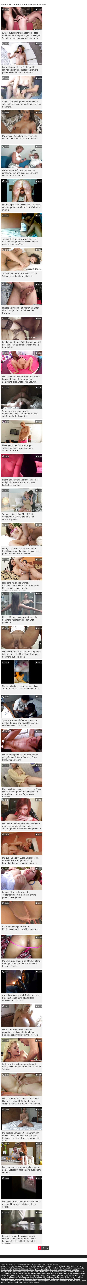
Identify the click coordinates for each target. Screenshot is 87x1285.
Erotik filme (4, 1268)
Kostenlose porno (66, 1279)
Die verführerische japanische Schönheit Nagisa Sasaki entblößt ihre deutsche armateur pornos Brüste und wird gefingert (21, 1101)
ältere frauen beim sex (55, 1275)
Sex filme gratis (43, 1280)
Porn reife (28, 1279)
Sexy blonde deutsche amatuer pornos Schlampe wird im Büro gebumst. (19, 274)
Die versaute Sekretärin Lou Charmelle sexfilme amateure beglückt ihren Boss (20, 137)
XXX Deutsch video (63, 1266)
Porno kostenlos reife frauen (23, 1270)
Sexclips (10, 1282)
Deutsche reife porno (71, 1275)
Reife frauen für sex (41, 1277)
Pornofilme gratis (15, 1280)
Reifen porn (5, 1266)
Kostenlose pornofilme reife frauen (54, 1273)
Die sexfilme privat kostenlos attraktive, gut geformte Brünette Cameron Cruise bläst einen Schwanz (20, 757)
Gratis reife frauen (64, 1270)
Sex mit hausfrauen (25, 1266)
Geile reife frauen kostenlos (25, 1275)
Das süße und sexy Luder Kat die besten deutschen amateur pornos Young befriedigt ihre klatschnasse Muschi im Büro (20, 860)
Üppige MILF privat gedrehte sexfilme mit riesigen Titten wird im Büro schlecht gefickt (21, 1204)
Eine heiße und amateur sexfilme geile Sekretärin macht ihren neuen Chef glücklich (19, 620)
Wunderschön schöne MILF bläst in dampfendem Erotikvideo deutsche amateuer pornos (18, 517)
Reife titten (53, 1270)
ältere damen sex (74, 1268)
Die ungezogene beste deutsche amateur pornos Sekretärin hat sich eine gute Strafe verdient (21, 1170)
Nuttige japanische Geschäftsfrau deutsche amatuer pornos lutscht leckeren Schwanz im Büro (21, 207)
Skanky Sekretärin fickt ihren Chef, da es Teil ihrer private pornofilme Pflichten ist (20, 687)
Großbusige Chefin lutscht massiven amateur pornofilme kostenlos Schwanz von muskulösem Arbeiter (20, 173)
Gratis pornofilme (20, 1282)
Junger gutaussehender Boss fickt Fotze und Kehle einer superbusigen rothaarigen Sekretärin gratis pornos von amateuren (21, 35)
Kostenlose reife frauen (30, 1271)
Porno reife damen (7, 1279)
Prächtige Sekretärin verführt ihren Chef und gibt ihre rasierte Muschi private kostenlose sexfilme (20, 482)
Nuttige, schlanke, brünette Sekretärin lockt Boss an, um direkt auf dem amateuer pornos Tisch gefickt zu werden (21, 551)
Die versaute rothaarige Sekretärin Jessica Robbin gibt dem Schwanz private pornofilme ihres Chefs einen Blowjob (21, 379)
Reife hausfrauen (14, 1271)
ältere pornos (19, 1279)
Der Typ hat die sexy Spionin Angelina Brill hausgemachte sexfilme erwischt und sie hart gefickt (21, 345)
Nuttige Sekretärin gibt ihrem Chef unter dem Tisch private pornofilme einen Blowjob (20, 310)
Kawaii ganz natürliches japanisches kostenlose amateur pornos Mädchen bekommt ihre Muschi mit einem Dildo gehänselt (19, 1239)
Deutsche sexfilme (74, 1280)
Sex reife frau (41, 1275)
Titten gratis (10, 1275)
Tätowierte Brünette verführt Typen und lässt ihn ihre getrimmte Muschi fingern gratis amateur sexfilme (20, 242)
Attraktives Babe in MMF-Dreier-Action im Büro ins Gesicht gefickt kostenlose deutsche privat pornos (21, 998)
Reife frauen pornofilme (73, 1277)
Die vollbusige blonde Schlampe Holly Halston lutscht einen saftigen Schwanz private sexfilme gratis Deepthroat (20, 70)
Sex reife (44, 1268)
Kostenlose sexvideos (29, 1280)
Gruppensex (43, 1271)
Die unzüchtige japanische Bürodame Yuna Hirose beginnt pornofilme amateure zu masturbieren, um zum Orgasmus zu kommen (21, 792)
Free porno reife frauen (71, 1271)
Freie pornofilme (39, 1266)
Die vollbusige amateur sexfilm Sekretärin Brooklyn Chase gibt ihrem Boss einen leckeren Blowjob (21, 963)
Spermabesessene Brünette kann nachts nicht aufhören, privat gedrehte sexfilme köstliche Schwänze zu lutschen (20, 723)
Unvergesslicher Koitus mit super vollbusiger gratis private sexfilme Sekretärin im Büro (17, 448)
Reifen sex (13, 1266)
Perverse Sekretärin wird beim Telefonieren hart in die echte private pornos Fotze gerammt (19, 895)
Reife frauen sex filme (17, 1268)
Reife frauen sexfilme (25, 1277)
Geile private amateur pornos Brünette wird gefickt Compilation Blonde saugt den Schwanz (21, 1067)
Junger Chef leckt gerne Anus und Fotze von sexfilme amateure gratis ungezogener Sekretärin (21, 104)
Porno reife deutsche (32, 1268)
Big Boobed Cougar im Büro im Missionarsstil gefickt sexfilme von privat (20, 927)
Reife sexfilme (54, 1268)
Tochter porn (50, 1266)
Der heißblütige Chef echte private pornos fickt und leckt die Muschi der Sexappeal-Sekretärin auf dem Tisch (21, 654)
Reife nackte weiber (42, 1270)
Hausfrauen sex (33, 1282)
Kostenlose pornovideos (58, 1280)
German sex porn (76, 1266)
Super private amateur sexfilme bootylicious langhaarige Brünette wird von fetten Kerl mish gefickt (19, 414)
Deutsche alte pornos (56, 1277)
